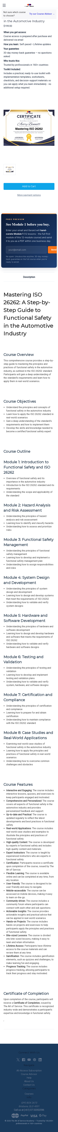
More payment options (29, 195)
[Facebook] (23, 1059)
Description (29, 277)
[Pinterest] (34, 1059)
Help (29, 1077)
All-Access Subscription (29, 1070)
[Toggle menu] (4, 5)
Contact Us (29, 1084)
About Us (29, 1081)
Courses (29, 1093)
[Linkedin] (40, 1059)
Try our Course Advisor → (42, 14)
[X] (18, 1059)
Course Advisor (29, 1074)
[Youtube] (29, 1059)
